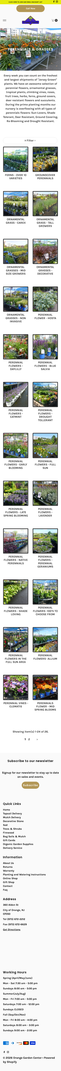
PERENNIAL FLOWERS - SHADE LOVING (16, 611)
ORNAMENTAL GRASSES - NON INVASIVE (16, 318)
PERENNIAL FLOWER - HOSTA (45, 316)
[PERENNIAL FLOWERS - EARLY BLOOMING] (15, 445)
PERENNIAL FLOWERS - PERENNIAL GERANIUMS (45, 561)
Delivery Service (12, 847)
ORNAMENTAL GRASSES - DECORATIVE (45, 270)
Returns (8, 866)
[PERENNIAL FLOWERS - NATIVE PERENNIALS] (15, 541)
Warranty (8, 870)
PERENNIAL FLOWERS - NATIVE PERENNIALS (16, 560)
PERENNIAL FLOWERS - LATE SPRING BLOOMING (15, 512)
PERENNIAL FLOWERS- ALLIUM (45, 657)
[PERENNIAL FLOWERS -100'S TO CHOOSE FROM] (45, 592)
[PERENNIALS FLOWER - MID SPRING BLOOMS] (45, 687)
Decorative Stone (13, 821)
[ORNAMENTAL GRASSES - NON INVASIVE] (15, 299)
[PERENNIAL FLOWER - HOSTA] (45, 299)
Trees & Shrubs (12, 828)
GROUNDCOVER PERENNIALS (45, 176)
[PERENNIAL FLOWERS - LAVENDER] (45, 493)
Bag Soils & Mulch (14, 836)
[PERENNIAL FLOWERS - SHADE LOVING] (15, 592)
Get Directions (11, 929)
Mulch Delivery (12, 817)
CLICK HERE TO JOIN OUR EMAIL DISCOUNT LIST (25, 2)
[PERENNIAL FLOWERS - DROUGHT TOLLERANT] (45, 394)
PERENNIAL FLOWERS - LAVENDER (45, 512)
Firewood (8, 832)
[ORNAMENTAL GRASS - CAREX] (15, 203)
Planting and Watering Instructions (24, 874)
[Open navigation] (4, 20)
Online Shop (10, 878)
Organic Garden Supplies (18, 844)
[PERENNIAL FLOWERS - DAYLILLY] (15, 347)
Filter (30, 140)
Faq (5, 889)
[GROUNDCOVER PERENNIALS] (45, 159)
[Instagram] (57, 2)
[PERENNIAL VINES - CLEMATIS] (15, 687)
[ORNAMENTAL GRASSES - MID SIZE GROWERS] (15, 251)
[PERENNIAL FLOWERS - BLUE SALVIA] (45, 347)
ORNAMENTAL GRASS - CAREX (16, 221)
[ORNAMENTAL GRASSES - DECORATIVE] (45, 251)
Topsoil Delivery (12, 813)
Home (6, 809)
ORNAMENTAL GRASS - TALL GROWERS (45, 223)
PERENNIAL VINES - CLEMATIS (15, 705)
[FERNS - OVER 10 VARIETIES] (15, 159)
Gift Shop (8, 882)
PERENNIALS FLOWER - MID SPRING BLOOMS (45, 706)
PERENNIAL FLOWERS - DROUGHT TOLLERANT (45, 415)
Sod (5, 825)
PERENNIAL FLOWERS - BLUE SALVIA (45, 366)
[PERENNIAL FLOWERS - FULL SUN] (45, 445)
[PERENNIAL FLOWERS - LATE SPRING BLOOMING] (15, 493)
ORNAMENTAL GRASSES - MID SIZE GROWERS (16, 270)
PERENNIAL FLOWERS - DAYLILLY (16, 366)
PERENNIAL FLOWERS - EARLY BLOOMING (15, 465)
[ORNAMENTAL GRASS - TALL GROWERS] (45, 203)
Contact (7, 886)
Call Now (30, 8)
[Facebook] (53, 2)
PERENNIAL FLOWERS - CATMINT (16, 413)
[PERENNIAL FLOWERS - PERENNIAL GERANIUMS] (45, 541)
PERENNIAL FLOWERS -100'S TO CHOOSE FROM (45, 611)
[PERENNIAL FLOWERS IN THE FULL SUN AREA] (15, 639)
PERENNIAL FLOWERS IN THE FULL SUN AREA (16, 659)
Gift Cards (9, 840)
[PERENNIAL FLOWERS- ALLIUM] (45, 639)
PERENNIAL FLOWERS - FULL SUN (45, 465)
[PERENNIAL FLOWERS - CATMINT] (15, 394)
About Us (8, 863)
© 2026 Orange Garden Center (22, 1057)
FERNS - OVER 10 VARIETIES (15, 176)
